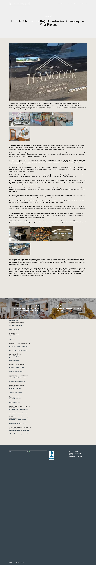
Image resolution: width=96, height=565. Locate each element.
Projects (70, 3)
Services (63, 3)
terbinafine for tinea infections (20, 406)
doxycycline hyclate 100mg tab (19, 343)
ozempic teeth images (16, 385)
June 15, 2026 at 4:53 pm (14, 407)
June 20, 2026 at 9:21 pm (14, 418)
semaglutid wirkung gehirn (18, 375)
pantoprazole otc (15, 354)
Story (75, 3)
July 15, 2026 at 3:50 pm (14, 428)
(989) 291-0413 (73, 455)
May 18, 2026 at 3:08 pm (14, 386)
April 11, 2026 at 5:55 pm (14, 334)
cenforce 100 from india (17, 364)
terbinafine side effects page (19, 417)
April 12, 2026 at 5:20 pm (14, 344)
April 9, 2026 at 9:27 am (14, 324)
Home (58, 3)
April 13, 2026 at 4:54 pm (14, 355)
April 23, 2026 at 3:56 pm (14, 365)
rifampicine (13, 333)
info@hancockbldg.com (75, 456)
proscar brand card (15, 396)
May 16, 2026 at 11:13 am (14, 376)
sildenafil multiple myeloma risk (20, 427)
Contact (84, 3)
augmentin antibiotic (16, 323)
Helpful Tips (48, 16)
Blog (79, 3)
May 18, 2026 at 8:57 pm (14, 397)
